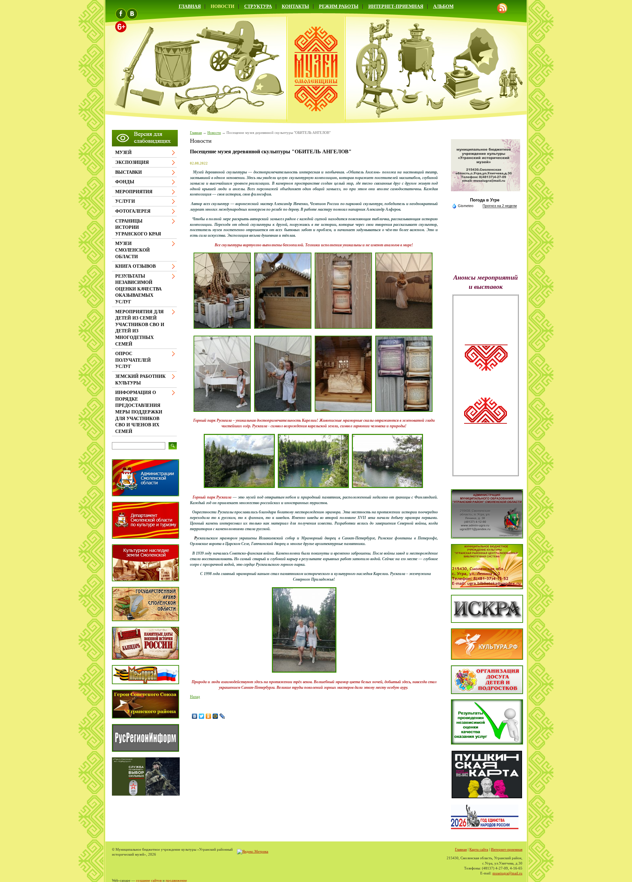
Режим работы (338, 6)
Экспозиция (132, 162)
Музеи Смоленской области (132, 250)
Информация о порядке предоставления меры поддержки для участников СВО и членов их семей (138, 412)
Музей (123, 152)
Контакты (295, 6)
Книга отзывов (135, 266)
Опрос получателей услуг (133, 360)
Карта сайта (478, 849)
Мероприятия (133, 191)
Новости (222, 6)
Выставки (128, 172)
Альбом (443, 6)
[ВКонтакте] (194, 716)
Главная (190, 6)
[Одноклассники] (208, 716)
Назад (195, 696)
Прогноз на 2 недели (500, 206)
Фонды (124, 181)
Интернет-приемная (395, 6)
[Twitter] (201, 716)
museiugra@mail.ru (507, 873)
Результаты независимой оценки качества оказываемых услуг (138, 289)
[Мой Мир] (215, 716)
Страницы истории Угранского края (138, 227)
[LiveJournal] (222, 716)
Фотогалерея (132, 211)
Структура (258, 6)
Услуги (125, 201)
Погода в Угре (484, 200)
